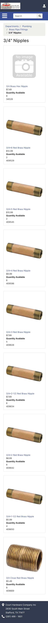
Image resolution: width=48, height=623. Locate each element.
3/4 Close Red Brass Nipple (20, 578)
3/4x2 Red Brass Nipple (18, 455)
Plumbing (27, 26)
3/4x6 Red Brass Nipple (18, 147)
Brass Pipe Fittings (18, 29)
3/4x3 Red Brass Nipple (18, 332)
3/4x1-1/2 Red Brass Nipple (20, 516)
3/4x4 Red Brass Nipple (18, 270)
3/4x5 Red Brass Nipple (18, 209)
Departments (12, 26)
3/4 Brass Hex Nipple (17, 86)
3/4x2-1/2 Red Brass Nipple (20, 393)
